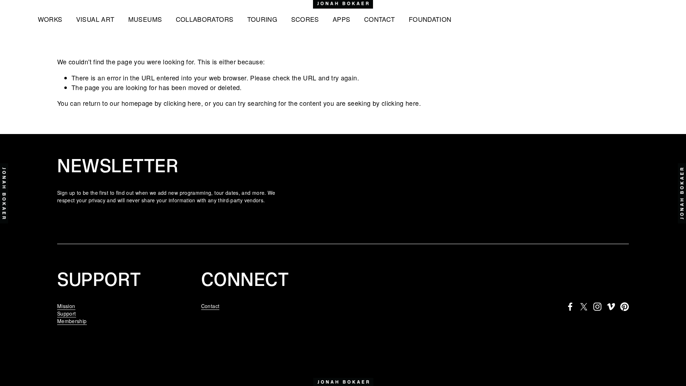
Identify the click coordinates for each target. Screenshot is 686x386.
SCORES (305, 19)
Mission (66, 306)
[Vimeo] (611, 306)
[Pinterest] (624, 306)
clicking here (182, 103)
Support (66, 313)
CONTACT (379, 19)
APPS (341, 19)
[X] (584, 306)
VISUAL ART (95, 19)
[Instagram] (597, 306)
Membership (72, 321)
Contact (210, 306)
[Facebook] (570, 306)
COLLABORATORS (205, 19)
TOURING (262, 19)
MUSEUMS (145, 19)
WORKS (50, 19)
